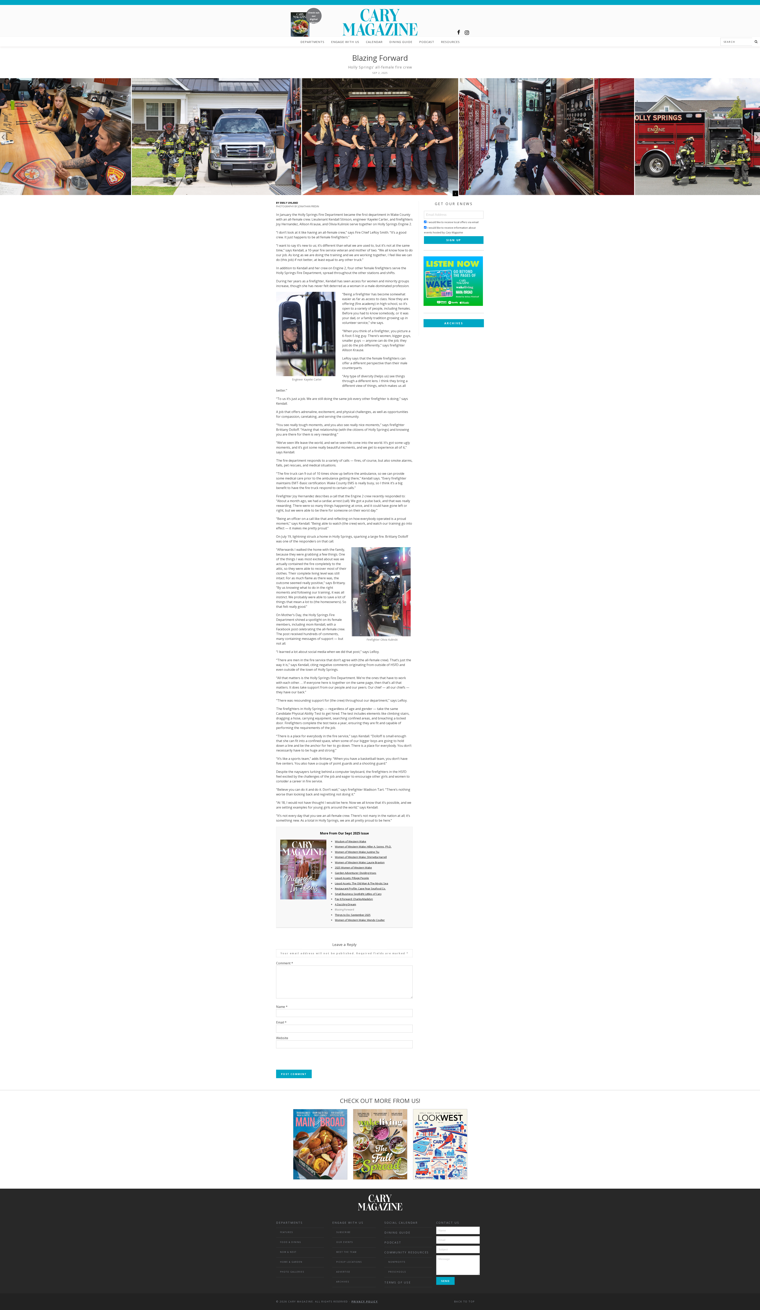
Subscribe (343, 1232)
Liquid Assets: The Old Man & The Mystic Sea (361, 883)
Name (282, 1007)
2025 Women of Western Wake (353, 867)
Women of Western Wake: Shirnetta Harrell (361, 857)
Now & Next (288, 1252)
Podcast (426, 42)
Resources (450, 42)
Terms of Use (397, 1282)
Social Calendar (401, 1222)
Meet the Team (346, 1252)
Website (282, 1038)
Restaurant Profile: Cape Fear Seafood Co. (360, 888)
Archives (453, 323)
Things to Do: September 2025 (352, 915)
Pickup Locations (349, 1262)
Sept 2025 (352, 833)
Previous (3, 137)
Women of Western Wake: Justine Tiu (357, 852)
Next (757, 137)
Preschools (397, 1271)
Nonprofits (396, 1262)
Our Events (344, 1242)
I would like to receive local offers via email (453, 222)
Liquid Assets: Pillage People (352, 878)
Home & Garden (291, 1262)
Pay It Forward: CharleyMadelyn (354, 899)
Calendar (374, 42)
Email (281, 1022)
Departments (312, 42)
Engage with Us (345, 42)
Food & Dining (290, 1242)
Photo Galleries (292, 1271)
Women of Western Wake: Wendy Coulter (360, 920)
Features (286, 1232)
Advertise (343, 1271)
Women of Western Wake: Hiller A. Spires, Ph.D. (363, 846)
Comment (284, 963)
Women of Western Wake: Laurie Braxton (360, 862)
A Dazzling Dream (345, 904)
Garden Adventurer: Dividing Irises (355, 873)
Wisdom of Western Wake (350, 841)
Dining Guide (400, 42)
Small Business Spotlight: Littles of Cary (358, 894)
